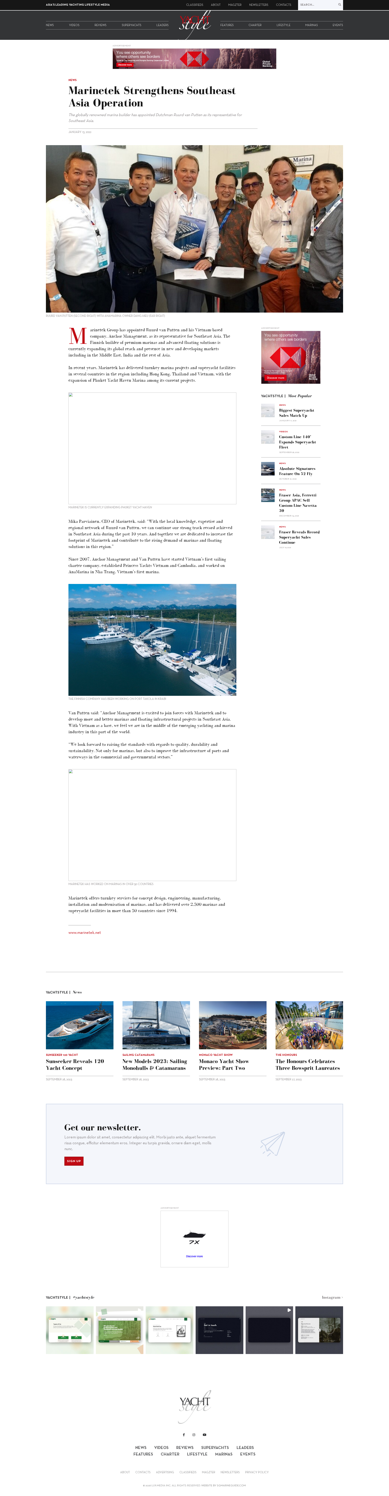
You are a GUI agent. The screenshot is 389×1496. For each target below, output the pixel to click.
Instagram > (332, 1297)
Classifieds (194, 5)
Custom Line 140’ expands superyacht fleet (297, 442)
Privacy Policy (257, 1472)
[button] (70, 1330)
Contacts (283, 5)
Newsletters (258, 5)
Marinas (311, 25)
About (216, 5)
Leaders (162, 25)
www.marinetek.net (84, 933)
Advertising (165, 1472)
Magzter (235, 5)
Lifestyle (283, 25)
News (50, 25)
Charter (255, 25)
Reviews (100, 25)
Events (338, 25)
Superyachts (131, 25)
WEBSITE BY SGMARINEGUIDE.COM (223, 1486)
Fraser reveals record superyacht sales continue (299, 537)
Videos (74, 25)
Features (227, 25)
